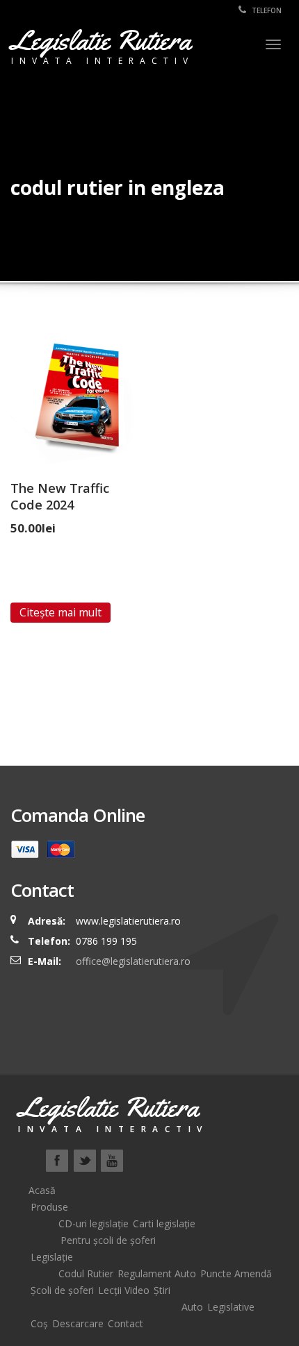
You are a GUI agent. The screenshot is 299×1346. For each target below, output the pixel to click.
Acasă (42, 1190)
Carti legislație (164, 1223)
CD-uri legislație (93, 1223)
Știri (162, 1290)
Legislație (52, 1256)
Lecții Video (124, 1290)
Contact (125, 1323)
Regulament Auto (157, 1273)
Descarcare (78, 1323)
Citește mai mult (60, 612)
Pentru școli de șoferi (108, 1240)
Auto (192, 1306)
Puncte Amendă (236, 1273)
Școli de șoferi (62, 1290)
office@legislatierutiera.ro (132, 961)
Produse (49, 1206)
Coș (39, 1323)
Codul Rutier (85, 1273)
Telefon (266, 10)
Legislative (230, 1306)
